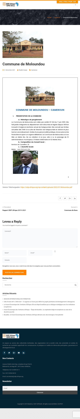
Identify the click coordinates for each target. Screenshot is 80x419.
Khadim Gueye (23, 70)
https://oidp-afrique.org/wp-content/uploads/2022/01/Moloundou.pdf (46, 187)
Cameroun (57, 17)
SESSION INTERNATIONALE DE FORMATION (17, 299)
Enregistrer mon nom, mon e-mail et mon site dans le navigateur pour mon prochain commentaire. (31, 266)
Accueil (49, 17)
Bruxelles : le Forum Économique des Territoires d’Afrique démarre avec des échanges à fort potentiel (33, 315)
